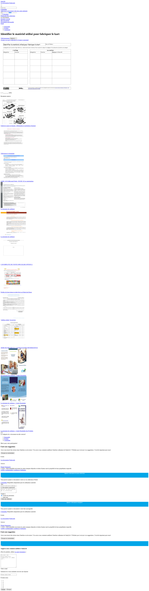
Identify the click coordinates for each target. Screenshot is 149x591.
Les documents (5, 3)
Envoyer (9, 589)
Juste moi (5, 497)
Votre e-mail (4, 568)
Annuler (3, 589)
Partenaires (8, 467)
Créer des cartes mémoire (20, 11)
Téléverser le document (7, 11)
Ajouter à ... (13, 38)
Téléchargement (5, 38)
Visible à (3, 494)
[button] (4, 93)
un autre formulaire (20, 552)
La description (8, 487)
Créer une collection (6, 499)
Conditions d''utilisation (19, 470)
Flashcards (12, 3)
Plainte (2, 467)
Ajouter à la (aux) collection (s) (9, 40)
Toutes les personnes (8, 495)
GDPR (3, 470)
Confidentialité (9, 470)
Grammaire (7, 30)
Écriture (6, 28)
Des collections (11, 16)
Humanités (7, 26)
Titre (2, 484)
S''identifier (4, 9)
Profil (2, 23)
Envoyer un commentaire (7, 453)
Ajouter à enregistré (23, 40)
